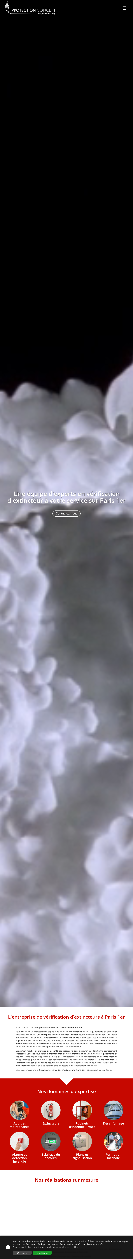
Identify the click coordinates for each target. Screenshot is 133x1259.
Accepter (43, 1253)
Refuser (23, 1253)
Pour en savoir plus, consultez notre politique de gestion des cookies (45, 1247)
